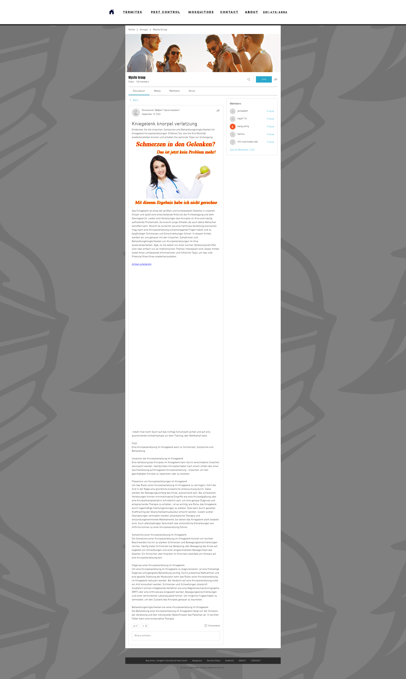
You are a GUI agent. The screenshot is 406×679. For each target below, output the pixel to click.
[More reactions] (145, 626)
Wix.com (220, 668)
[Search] (249, 79)
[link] (139, 91)
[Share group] (276, 79)
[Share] (218, 110)
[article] (175, 375)
